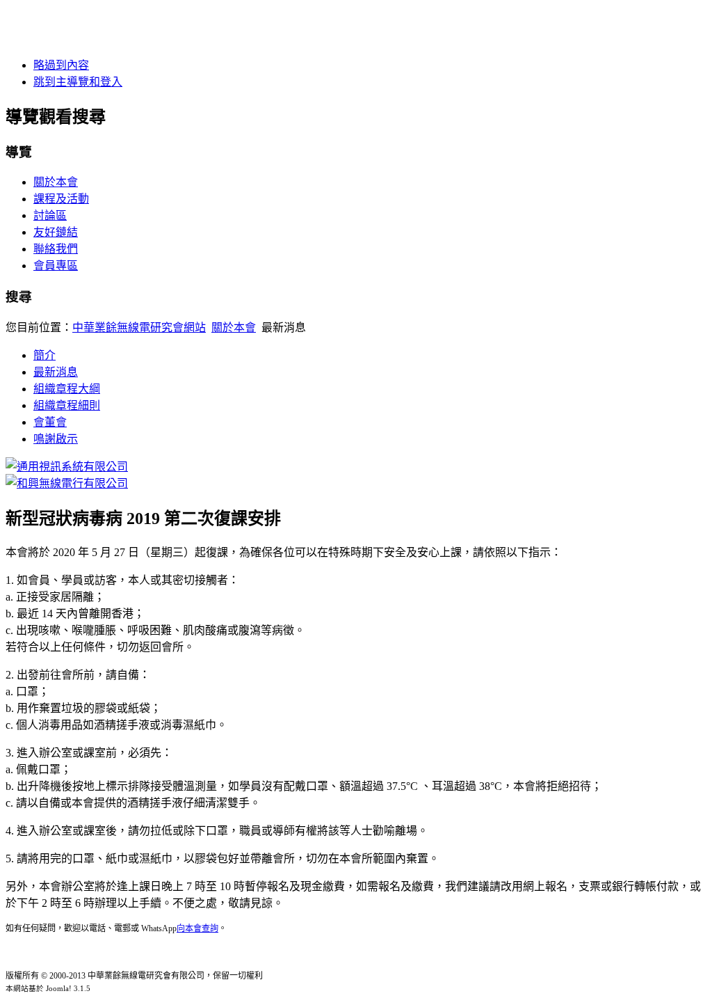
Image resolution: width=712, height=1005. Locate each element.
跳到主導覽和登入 (77, 82)
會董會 (50, 422)
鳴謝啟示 (55, 439)
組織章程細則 (66, 405)
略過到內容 (61, 65)
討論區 (50, 215)
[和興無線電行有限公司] (67, 483)
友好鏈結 (55, 232)
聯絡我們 (55, 249)
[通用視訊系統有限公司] (67, 467)
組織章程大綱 (66, 389)
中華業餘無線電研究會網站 (139, 327)
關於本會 (55, 182)
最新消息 (55, 372)
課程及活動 (61, 199)
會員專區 (55, 265)
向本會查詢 (197, 928)
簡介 (44, 355)
